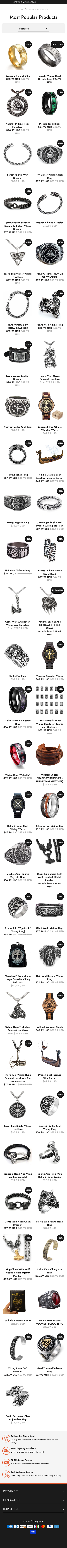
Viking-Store (37, 1521)
